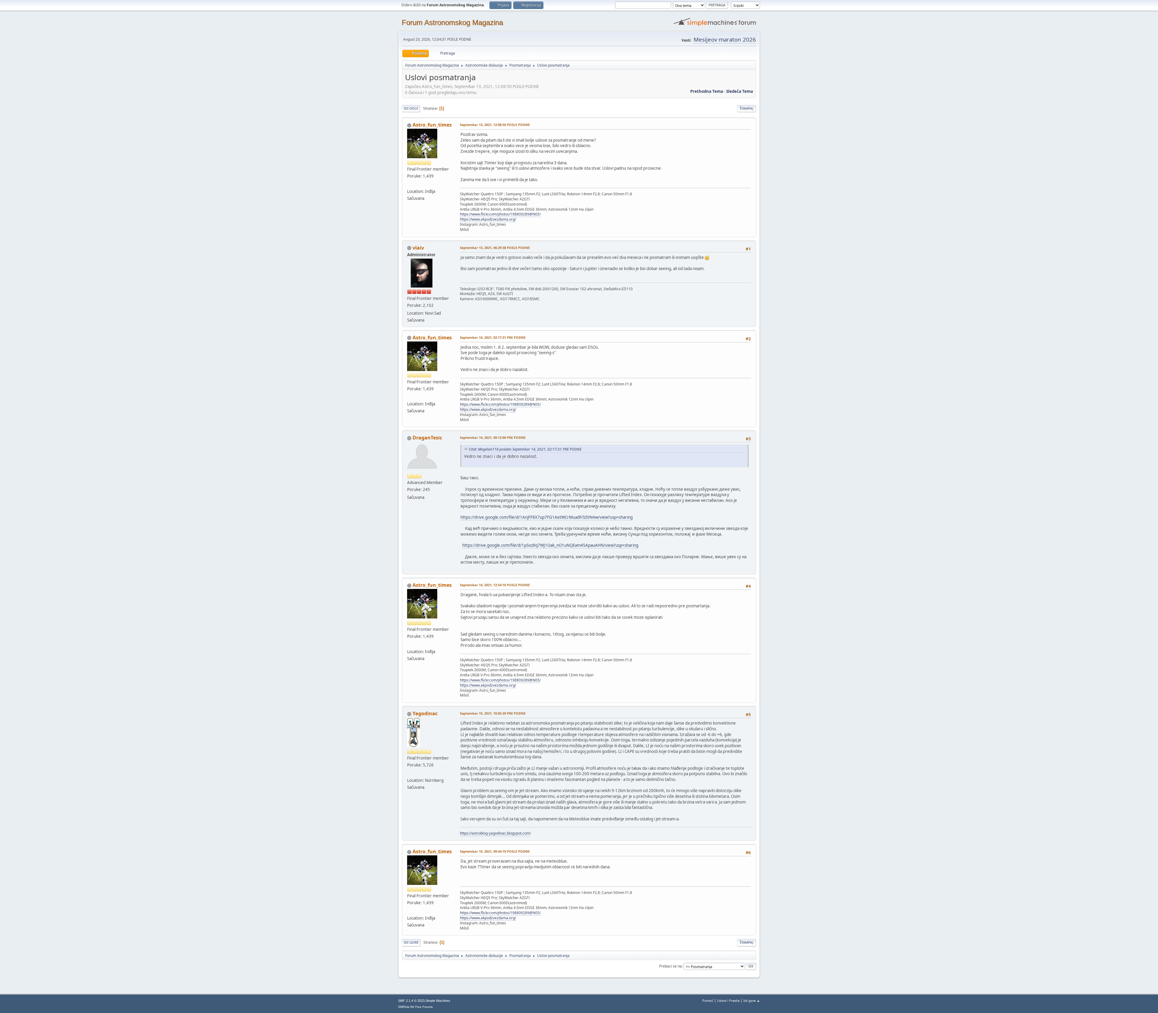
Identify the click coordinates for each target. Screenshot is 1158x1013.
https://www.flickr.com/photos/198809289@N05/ (500, 214)
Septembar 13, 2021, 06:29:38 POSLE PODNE (495, 247)
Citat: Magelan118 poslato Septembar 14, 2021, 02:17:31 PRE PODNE (525, 449)
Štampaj (746, 108)
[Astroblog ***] (409, 772)
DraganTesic (427, 437)
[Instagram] (409, 184)
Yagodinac (425, 713)
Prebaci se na (670, 966)
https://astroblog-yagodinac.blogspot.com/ (495, 833)
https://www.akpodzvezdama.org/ (488, 219)
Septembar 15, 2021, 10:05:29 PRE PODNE (493, 713)
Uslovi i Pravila (728, 1000)
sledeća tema (739, 91)
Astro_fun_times (432, 124)
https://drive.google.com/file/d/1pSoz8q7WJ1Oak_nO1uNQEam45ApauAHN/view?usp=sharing (550, 545)
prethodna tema (706, 91)
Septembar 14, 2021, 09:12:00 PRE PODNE (493, 437)
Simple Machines (438, 1000)
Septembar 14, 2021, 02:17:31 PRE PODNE (493, 337)
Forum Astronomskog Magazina (452, 22)
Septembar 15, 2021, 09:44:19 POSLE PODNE (495, 851)
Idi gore (411, 942)
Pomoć (707, 1000)
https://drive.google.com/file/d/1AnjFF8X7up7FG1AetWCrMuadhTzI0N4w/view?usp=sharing (546, 517)
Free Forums (424, 1006)
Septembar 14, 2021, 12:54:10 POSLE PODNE (495, 585)
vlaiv (418, 247)
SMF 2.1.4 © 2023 (411, 1000)
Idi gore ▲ (751, 1000)
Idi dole (411, 108)
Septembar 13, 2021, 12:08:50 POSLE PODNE (495, 124)
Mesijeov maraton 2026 (725, 39)
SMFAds (404, 1006)
